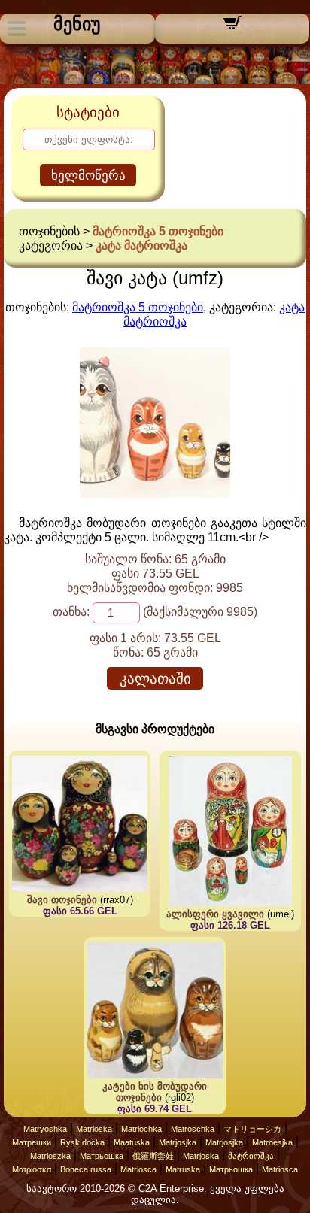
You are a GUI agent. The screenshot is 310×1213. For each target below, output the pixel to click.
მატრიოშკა (251, 1155)
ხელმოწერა (88, 175)
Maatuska (132, 1142)
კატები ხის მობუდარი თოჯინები (154, 1092)
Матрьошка (101, 1155)
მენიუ (77, 24)
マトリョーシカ (252, 1128)
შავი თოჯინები (62, 899)
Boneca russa (85, 1169)
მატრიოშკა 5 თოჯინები (158, 231)
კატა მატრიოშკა (141, 245)
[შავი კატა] (155, 493)
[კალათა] (232, 27)
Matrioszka (50, 1155)
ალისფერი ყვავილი (215, 914)
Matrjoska (201, 1155)
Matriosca (138, 1169)
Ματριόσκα (31, 1169)
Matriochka (141, 1128)
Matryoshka (45, 1128)
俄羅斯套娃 (153, 1155)
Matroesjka (272, 1142)
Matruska (183, 1169)
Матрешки (31, 1142)
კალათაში (155, 679)
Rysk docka (82, 1142)
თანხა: (71, 611)
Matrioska (94, 1128)
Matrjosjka (177, 1142)
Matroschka (192, 1128)
